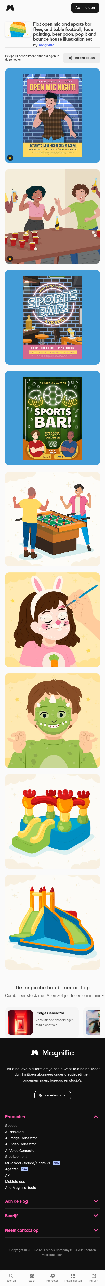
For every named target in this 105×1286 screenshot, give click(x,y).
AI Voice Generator (20, 1150)
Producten (15, 1116)
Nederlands (52, 1095)
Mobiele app (15, 1181)
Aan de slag (16, 1201)
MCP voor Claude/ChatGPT (32, 1163)
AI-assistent (14, 1132)
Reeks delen (85, 58)
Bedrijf (11, 1215)
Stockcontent (16, 1156)
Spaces (11, 1125)
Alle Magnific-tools (20, 1187)
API (8, 1175)
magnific (47, 45)
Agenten (16, 1169)
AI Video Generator (20, 1144)
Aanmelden (85, 7)
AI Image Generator (21, 1138)
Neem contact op (21, 1230)
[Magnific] (10, 8)
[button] (52, 1095)
